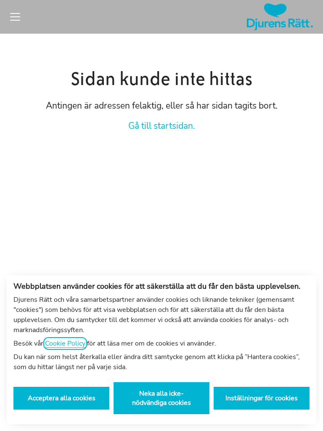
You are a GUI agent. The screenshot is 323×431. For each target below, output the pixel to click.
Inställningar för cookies (261, 398)
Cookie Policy (65, 343)
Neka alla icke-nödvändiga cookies (161, 398)
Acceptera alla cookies (61, 398)
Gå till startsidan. (161, 126)
